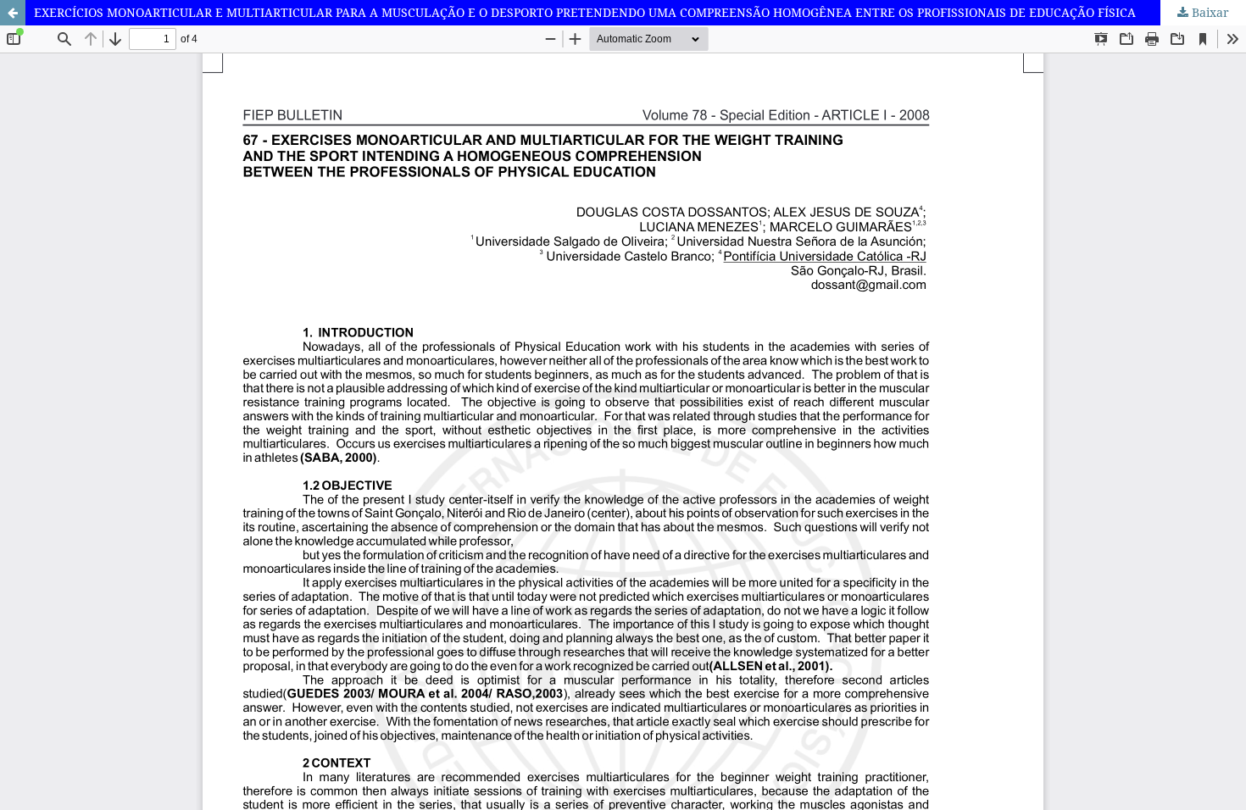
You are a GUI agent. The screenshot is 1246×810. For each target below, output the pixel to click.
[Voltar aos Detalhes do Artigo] (12, 12)
